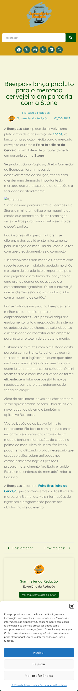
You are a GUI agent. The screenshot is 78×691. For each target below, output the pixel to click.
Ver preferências (39, 676)
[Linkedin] (51, 49)
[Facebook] (18, 49)
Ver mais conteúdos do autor (39, 594)
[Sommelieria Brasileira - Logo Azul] (39, 14)
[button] (72, 606)
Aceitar (39, 653)
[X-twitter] (26, 49)
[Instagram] (34, 49)
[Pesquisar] (71, 37)
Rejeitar (39, 664)
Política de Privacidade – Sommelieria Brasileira (39, 685)
